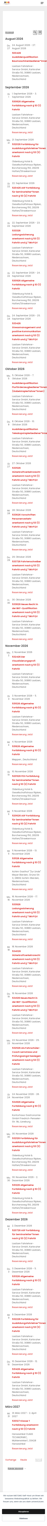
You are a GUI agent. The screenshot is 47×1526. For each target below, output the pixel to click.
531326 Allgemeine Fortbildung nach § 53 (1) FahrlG (26, 1280)
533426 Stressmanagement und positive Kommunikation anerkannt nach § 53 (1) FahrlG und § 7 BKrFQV (26, 331)
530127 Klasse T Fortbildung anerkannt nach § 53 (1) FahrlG (25, 1424)
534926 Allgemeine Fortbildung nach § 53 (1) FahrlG (26, 1106)
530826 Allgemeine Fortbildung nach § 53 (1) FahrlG (26, 105)
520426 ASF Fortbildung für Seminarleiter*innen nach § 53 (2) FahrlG (26, 191)
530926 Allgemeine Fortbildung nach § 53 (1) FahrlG (26, 284)
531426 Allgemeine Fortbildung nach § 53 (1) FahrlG (26, 1373)
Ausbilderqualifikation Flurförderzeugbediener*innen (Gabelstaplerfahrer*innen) (29, 387)
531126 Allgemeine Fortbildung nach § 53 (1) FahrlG (26, 862)
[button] (42, 3)
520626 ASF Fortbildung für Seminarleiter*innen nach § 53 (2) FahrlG (26, 819)
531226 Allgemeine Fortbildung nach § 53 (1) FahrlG (26, 1189)
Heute (23, 1459)
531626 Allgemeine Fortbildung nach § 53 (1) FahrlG (26, 750)
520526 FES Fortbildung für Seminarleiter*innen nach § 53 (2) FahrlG (25, 780)
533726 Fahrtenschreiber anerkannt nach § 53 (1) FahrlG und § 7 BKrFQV (26, 565)
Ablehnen (23, 1518)
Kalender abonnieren (15, 1468)
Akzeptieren (23, 1511)
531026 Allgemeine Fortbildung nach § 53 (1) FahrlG (26, 707)
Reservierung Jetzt (22, 132)
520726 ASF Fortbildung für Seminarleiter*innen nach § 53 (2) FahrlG (26, 1234)
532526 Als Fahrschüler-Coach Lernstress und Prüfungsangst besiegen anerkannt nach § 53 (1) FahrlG (26, 1056)
